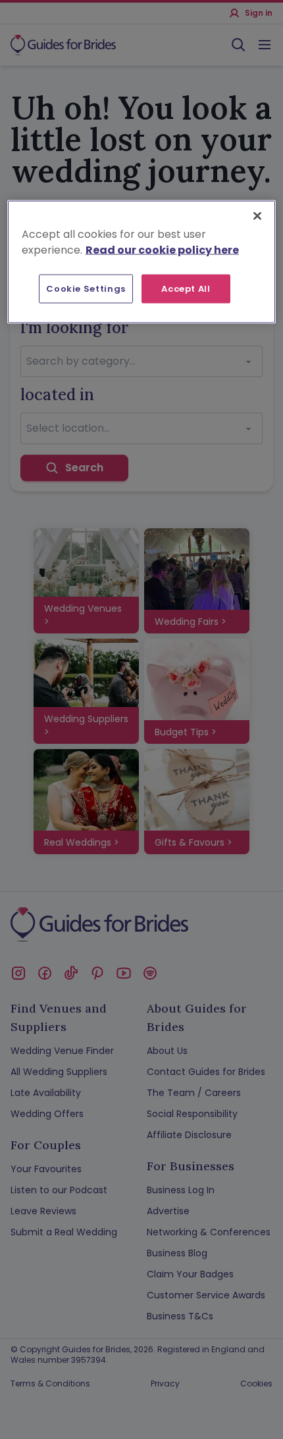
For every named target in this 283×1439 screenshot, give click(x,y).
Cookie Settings (86, 288)
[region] (141, 261)
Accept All (186, 288)
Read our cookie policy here (162, 249)
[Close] (257, 215)
